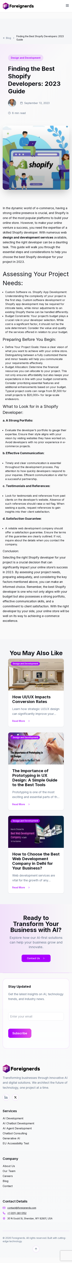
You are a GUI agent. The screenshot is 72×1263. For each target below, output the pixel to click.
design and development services (28, 237)
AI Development (13, 1118)
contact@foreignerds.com (21, 1207)
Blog (8, 37)
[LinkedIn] (6, 1097)
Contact (8, 1186)
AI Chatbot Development (18, 1123)
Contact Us (33, 958)
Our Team (9, 1171)
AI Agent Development (17, 1128)
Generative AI (11, 1138)
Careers (8, 1176)
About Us (9, 1166)
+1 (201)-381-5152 (16, 1213)
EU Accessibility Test (16, 1143)
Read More (18, 721)
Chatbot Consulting (15, 1133)
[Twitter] (15, 1097)
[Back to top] (36, 1249)
